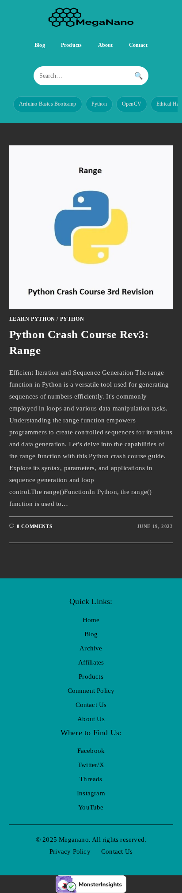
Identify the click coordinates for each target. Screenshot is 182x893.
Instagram (91, 793)
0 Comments (34, 526)
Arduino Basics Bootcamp (47, 104)
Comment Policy (91, 690)
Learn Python (32, 319)
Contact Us (91, 704)
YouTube (90, 807)
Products (71, 45)
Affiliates (91, 662)
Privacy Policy (70, 851)
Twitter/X (91, 764)
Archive (91, 648)
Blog (39, 45)
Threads (91, 779)
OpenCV (131, 104)
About (105, 45)
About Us (91, 718)
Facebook (91, 750)
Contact (138, 45)
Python (99, 104)
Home (91, 619)
